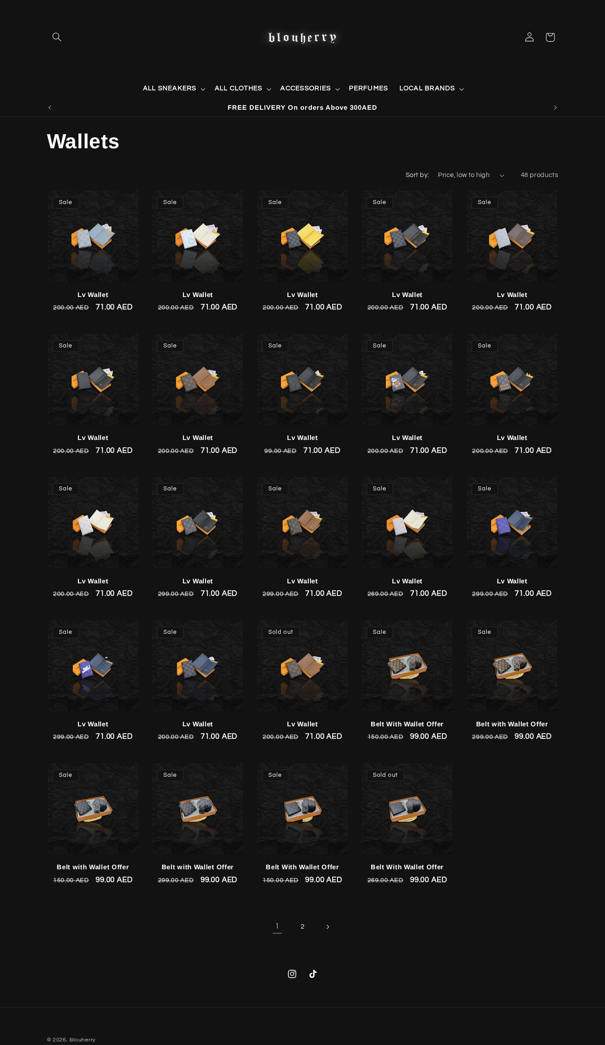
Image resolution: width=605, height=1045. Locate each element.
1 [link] (277, 926)
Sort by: (417, 175)
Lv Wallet (93, 294)
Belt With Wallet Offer (407, 724)
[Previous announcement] (49, 107)
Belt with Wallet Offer (512, 724)
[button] (57, 37)
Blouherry (83, 1039)
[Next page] (328, 927)
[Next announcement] (555, 107)
